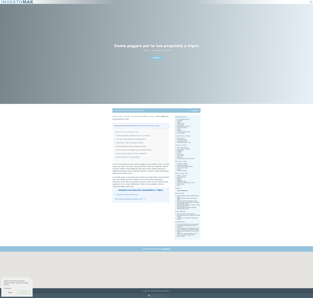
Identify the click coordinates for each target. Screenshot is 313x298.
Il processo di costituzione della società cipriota (187, 218)
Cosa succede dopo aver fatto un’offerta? (131, 153)
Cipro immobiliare (138, 110)
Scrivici (195, 110)
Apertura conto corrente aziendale (186, 214)
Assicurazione (181, 184)
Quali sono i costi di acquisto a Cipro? (129, 143)
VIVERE (146, 50)
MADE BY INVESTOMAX (152, 291)
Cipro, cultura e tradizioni (183, 149)
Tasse (178, 185)
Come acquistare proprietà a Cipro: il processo (133, 135)
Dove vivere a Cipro (182, 147)
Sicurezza (179, 157)
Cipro (128, 110)
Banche (179, 169)
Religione (179, 130)
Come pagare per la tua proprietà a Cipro (156, 46)
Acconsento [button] (23, 292)
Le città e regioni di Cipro (183, 131)
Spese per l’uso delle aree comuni (186, 182)
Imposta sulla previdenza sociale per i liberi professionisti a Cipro (188, 205)
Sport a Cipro (180, 155)
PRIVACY (166, 291)
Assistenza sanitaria (182, 165)
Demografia (180, 124)
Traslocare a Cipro (182, 139)
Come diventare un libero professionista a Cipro (188, 196)
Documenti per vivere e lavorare (185, 158)
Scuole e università (182, 168)
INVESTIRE (167, 50)
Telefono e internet (182, 175)
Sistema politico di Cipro (183, 126)
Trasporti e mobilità (182, 163)
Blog (123, 110)
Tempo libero (180, 154)
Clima (178, 129)
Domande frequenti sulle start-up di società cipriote (188, 216)
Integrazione (180, 150)
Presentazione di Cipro (183, 119)
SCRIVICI (156, 58)
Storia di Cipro (181, 123)
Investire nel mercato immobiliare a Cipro (139, 116)
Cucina (179, 153)
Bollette (179, 178)
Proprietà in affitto (181, 181)
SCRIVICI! (166, 249)
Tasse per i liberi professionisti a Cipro (187, 201)
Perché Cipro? (181, 133)
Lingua (179, 122)
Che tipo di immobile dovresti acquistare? (131, 139)
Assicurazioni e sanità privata (185, 166)
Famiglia (179, 151)
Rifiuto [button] (10, 292)
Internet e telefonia (182, 170)
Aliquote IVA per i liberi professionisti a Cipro (187, 199)
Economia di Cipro (182, 127)
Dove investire (181, 236)
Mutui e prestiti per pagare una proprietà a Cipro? (134, 150)
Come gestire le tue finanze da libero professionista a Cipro (186, 208)
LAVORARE (156, 50)
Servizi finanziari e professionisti (127, 157)
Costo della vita (181, 177)
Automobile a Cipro (182, 141)
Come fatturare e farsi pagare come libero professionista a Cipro (188, 203)
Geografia (179, 120)
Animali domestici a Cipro (184, 142)
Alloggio (179, 180)
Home (114, 116)
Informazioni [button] (7, 288)
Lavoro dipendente (182, 190)
